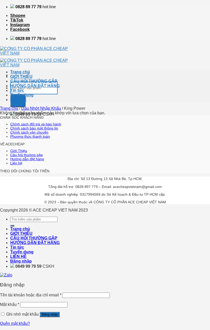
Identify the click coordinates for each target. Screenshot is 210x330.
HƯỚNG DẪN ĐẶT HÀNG (35, 86)
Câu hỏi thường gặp (26, 155)
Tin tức (17, 90)
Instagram (20, 25)
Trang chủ (20, 72)
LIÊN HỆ (18, 99)
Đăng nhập (50, 314)
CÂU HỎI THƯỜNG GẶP (33, 81)
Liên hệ (16, 163)
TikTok (16, 20)
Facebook (20, 29)
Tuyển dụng (22, 95)
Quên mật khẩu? (15, 323)
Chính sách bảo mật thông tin (34, 128)
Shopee (17, 15)
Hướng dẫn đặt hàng (27, 159)
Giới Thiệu (18, 151)
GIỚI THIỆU (21, 76)
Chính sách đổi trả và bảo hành (35, 124)
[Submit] (12, 225)
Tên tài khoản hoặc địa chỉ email (30, 295)
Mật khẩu (9, 304)
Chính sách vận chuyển (29, 132)
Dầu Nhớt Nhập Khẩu (41, 108)
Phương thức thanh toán (30, 136)
